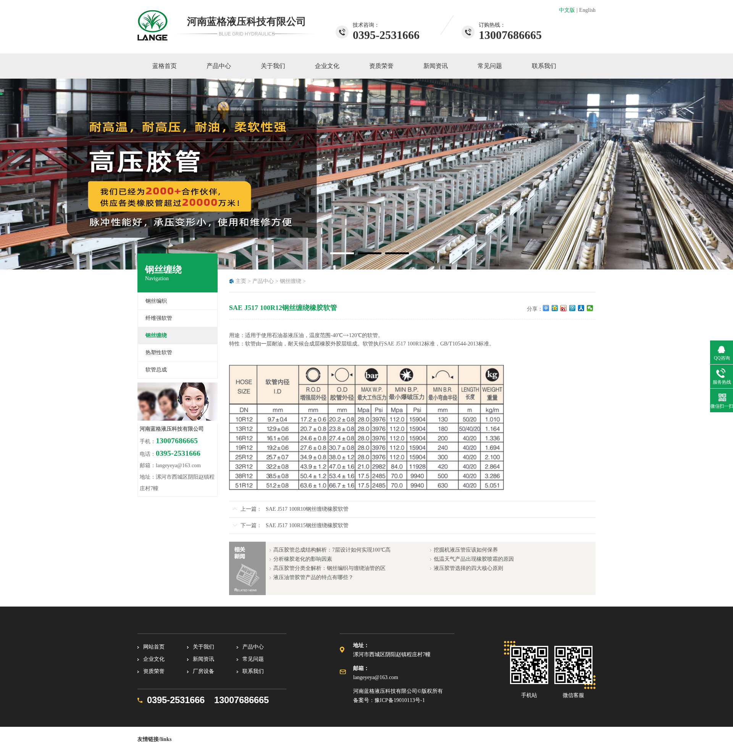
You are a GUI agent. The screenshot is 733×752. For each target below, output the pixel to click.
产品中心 (219, 66)
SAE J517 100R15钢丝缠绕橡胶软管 (307, 525)
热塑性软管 (158, 352)
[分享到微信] (590, 308)
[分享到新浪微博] (563, 308)
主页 (241, 281)
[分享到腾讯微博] (572, 308)
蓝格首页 (164, 66)
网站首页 (154, 647)
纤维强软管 (158, 318)
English (587, 10)
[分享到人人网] (581, 308)
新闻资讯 (435, 66)
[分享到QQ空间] (555, 308)
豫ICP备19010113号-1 (400, 700)
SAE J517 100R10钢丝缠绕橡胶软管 (307, 509)
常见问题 (490, 66)
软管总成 (156, 370)
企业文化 (327, 66)
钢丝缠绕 (290, 281)
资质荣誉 (381, 66)
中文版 (567, 10)
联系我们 (544, 66)
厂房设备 (203, 671)
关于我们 (273, 66)
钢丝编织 (156, 301)
